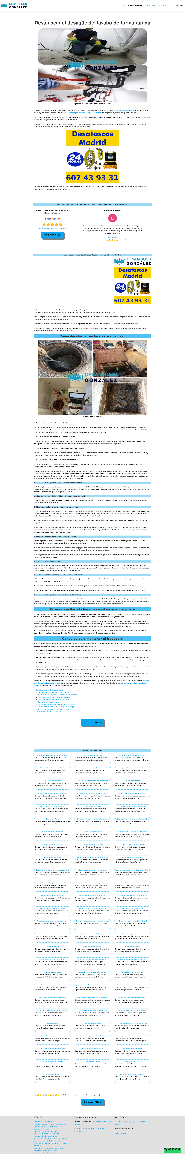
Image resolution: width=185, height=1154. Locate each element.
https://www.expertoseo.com (101, 1122)
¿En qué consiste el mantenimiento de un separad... (92, 985)
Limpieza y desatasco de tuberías (45, 1126)
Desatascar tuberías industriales (132, 857)
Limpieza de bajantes (52, 946)
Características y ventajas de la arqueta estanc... (52, 755)
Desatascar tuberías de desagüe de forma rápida (92, 857)
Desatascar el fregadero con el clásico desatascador (55, 692)
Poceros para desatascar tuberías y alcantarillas (50, 1138)
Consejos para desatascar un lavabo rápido (92, 870)
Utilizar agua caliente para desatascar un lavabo (54, 697)
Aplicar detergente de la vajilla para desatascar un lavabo (57, 695)
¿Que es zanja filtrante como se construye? (132, 1074)
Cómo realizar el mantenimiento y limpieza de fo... (132, 959)
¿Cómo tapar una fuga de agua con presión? (132, 793)
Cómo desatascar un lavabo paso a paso (50, 690)
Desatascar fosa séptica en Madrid (52, 832)
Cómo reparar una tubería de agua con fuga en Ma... (92, 793)
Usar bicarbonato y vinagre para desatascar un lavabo (56, 704)
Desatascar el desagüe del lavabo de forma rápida (92, 819)
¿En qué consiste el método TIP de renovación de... (92, 1010)
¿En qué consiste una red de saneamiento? (132, 1036)
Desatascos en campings (92, 883)
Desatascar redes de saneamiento (92, 832)
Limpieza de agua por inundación (132, 934)
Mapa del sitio (79, 1124)
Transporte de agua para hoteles (132, 1048)
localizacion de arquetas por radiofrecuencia (92, 972)
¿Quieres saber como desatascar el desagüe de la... (132, 819)
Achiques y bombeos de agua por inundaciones (50, 1124)
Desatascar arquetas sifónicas (92, 806)
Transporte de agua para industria (52, 1061)
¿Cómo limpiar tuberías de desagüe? (92, 934)
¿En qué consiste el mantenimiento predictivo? (132, 998)
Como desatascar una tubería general (52, 844)
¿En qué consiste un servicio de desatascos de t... (52, 1036)
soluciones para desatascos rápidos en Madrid (84, 113)
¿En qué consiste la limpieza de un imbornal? (52, 959)
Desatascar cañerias (52, 819)
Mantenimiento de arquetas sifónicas (52, 985)
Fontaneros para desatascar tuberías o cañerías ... (52, 921)
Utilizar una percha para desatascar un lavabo (53, 699)
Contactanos (92, 722)
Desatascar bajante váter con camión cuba (132, 806)
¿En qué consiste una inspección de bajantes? (132, 921)
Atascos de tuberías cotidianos (92, 755)
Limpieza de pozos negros (52, 972)
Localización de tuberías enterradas (132, 972)
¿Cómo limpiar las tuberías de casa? (52, 934)
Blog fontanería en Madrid (43, 1153)
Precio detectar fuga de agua (92, 1023)
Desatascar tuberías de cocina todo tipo (132, 844)
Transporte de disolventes (92, 1061)
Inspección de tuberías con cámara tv (47, 1136)
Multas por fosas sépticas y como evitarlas (132, 1010)
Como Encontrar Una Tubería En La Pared (92, 908)
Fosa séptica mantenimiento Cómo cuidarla (52, 998)
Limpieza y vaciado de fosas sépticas (46, 1131)
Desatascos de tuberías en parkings (52, 895)
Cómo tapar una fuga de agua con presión (53, 1048)
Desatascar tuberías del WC (52, 857)
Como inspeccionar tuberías (132, 781)
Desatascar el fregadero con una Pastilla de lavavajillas (56, 707)
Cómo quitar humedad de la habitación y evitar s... (52, 793)
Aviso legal (77, 1128)
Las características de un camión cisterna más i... (92, 768)
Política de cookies (89, 1128)
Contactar (178, 5)
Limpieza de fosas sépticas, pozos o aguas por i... (92, 959)
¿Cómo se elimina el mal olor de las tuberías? (132, 895)
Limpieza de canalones (132, 946)
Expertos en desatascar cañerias (132, 908)
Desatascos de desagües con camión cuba (52, 883)
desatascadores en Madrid (124, 110)
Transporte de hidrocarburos (132, 1061)
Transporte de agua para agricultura (92, 1048)
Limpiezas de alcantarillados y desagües (48, 1141)
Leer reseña (115, 230)
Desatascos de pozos (41, 1129)
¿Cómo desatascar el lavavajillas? (132, 768)
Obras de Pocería (52, 1023)
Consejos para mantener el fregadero (48, 711)
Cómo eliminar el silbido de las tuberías (52, 908)
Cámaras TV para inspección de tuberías (52, 768)
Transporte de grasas (52, 1074)
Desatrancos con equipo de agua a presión (92, 895)
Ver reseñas (52, 235)
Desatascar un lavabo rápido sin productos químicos (52, 870)
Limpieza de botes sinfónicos (92, 946)
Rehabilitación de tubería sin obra (45, 1150)
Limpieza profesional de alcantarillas (46, 1134)
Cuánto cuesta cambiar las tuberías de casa (52, 806)
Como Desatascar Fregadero (53, 781)
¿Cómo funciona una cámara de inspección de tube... (92, 781)
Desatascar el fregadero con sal (49, 702)
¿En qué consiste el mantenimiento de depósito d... (132, 985)
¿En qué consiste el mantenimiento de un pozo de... (92, 998)
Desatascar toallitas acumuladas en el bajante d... (132, 832)
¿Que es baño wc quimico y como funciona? (132, 755)
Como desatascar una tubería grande (92, 844)
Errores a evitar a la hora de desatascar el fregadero (53, 709)
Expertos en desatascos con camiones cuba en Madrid (132, 870)
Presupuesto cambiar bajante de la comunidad (132, 1023)
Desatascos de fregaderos (43, 1122)
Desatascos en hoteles (132, 883)
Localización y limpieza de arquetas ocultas (48, 1148)
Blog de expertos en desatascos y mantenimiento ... (92, 921)
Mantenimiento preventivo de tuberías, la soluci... (52, 1010)
